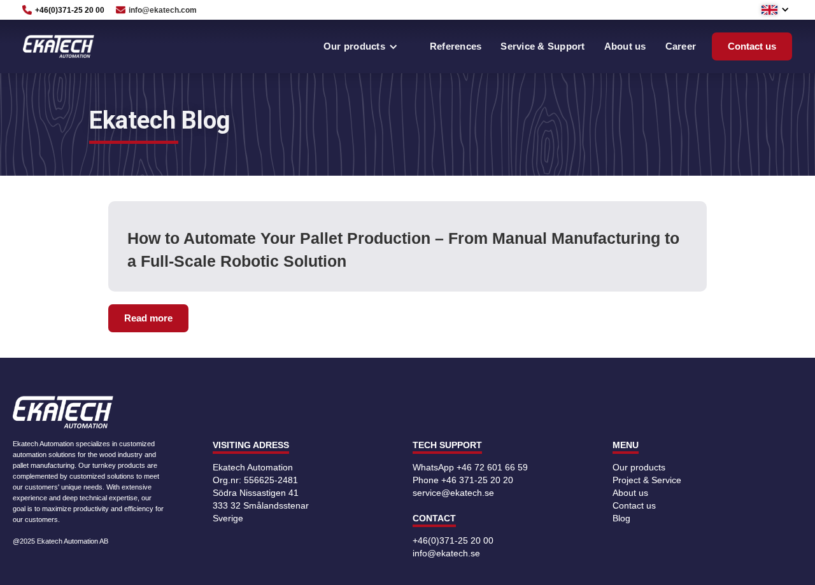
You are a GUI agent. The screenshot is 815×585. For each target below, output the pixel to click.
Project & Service (647, 480)
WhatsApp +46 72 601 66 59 (470, 467)
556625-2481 (271, 480)
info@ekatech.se (446, 553)
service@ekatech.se (453, 493)
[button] (782, 9)
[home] (58, 46)
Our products (639, 467)
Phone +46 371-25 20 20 (463, 480)
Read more (148, 318)
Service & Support (542, 46)
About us (625, 46)
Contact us (752, 46)
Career (681, 46)
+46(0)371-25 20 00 (453, 540)
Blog (621, 518)
